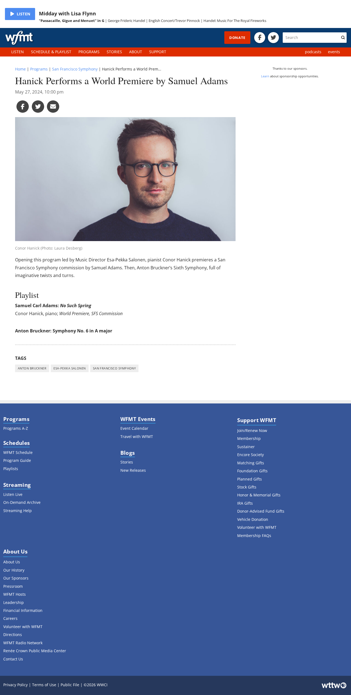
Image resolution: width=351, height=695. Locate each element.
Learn (265, 76)
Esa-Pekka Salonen (69, 368)
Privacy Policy (15, 684)
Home (20, 69)
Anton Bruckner (32, 368)
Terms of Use (44, 684)
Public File (70, 684)
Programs (39, 69)
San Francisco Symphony (75, 69)
